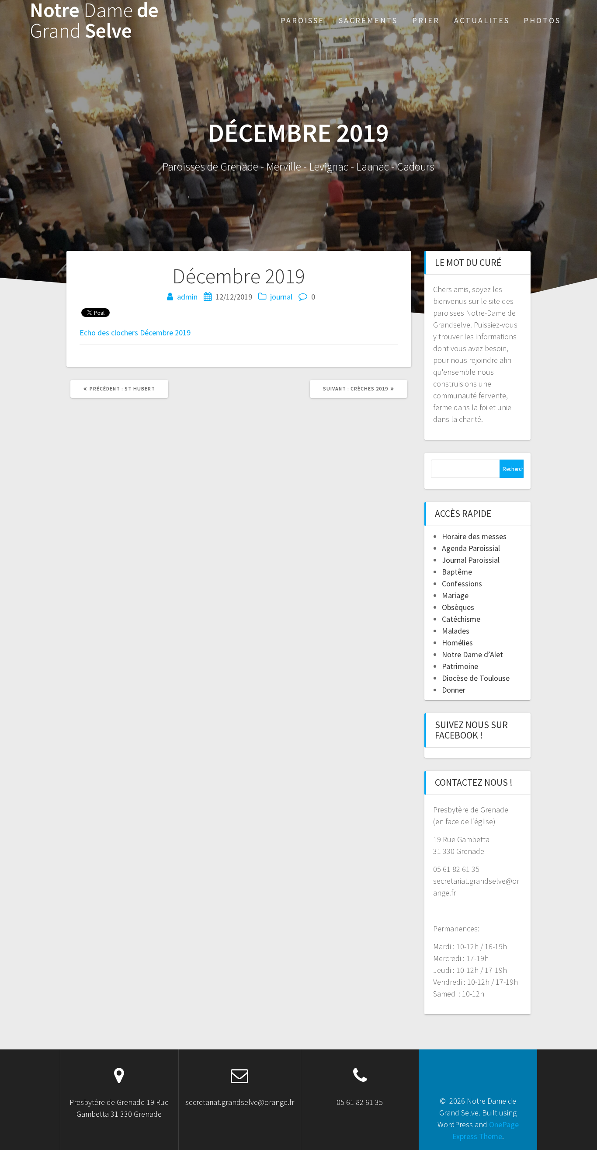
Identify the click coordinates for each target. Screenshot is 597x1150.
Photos (542, 20)
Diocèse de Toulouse (476, 678)
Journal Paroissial (471, 560)
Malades (455, 631)
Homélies (457, 643)
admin (187, 297)
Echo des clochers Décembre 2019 (135, 333)
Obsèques (458, 607)
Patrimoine (460, 666)
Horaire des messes (474, 536)
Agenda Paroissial (471, 548)
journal (281, 297)
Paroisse (302, 20)
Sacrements (368, 20)
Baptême (457, 572)
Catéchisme (461, 619)
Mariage (455, 595)
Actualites (482, 20)
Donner (453, 690)
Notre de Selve (94, 20)
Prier (426, 20)
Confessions (462, 583)
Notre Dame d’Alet (472, 654)
